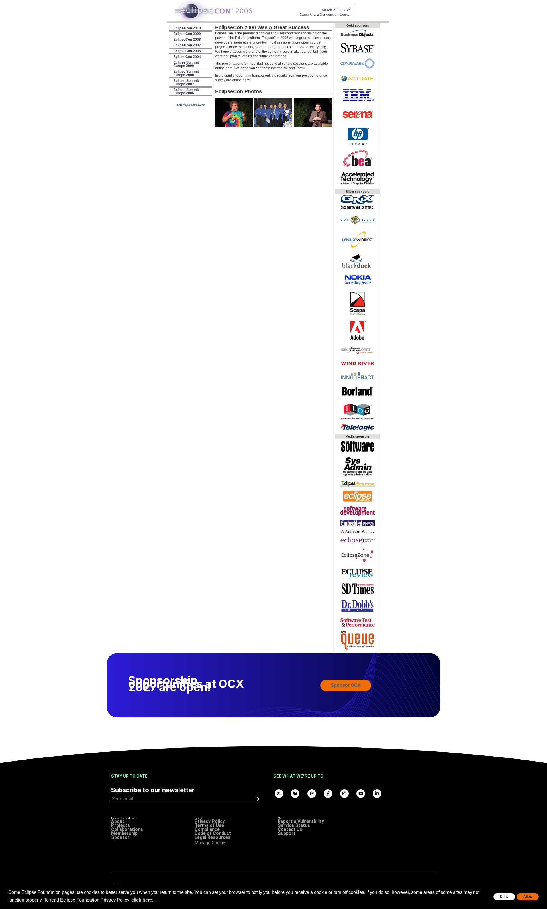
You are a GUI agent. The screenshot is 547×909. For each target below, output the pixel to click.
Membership (124, 833)
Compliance (207, 829)
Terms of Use (209, 825)
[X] (279, 793)
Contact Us (290, 829)
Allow (527, 897)
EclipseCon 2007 (187, 45)
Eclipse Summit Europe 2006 (186, 91)
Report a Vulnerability (301, 821)
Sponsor (120, 837)
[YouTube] (361, 793)
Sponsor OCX (346, 685)
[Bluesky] (295, 793)
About (117, 821)
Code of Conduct (213, 833)
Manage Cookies (211, 842)
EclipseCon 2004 (187, 57)
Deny (504, 897)
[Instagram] (344, 793)
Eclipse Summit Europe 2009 (186, 64)
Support (286, 833)
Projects (120, 825)
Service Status (294, 825)
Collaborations (127, 829)
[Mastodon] (311, 793)
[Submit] (257, 799)
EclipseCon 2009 (187, 34)
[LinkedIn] (377, 793)
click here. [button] (142, 900)
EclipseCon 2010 (187, 28)
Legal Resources (212, 837)
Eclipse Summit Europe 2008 (186, 73)
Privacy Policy (210, 821)
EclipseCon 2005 (187, 51)
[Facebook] (328, 793)
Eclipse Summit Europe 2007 (186, 82)
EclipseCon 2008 (187, 40)
